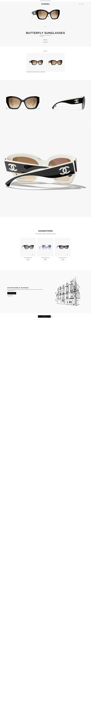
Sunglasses (18, 335)
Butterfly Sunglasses (26, 257)
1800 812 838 (9, 328)
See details (45, 39)
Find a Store (44, 316)
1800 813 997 (9, 325)
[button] (27, 7)
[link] (57, 327)
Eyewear (13, 335)
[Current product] (35, 62)
